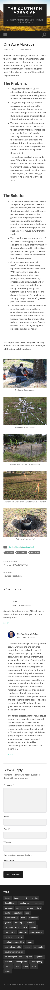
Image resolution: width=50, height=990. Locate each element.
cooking (19, 908)
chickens (38, 903)
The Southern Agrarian (25, 10)
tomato (8, 966)
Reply (6, 623)
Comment (8, 785)
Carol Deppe (10, 903)
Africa (7, 898)
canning (34, 898)
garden (9, 553)
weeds (7, 971)
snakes (27, 947)
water (34, 966)
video (25, 966)
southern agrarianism (14, 952)
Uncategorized (28, 547)
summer (8, 961)
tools (17, 966)
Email (6, 829)
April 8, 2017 (9, 49)
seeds (30, 942)
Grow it (18, 547)
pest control (10, 932)
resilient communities (14, 942)
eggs (27, 913)
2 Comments (25, 49)
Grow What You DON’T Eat (15, 563)
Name (6, 816)
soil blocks (38, 947)
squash (29, 956)
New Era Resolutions (12, 574)
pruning (19, 937)
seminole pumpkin (13, 947)
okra (25, 927)
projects (35, 553)
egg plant (18, 913)
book (25, 898)
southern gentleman (13, 956)
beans (16, 898)
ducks (7, 913)
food (23, 917)
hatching (18, 922)
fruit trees (33, 917)
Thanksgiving (36, 961)
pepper (33, 927)
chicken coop (25, 903)
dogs (39, 908)
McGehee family (12, 927)
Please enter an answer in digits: (18, 855)
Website (7, 842)
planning (22, 553)
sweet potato (21, 961)
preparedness (36, 932)
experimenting (11, 917)
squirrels (39, 956)
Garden (11, 547)
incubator (30, 922)
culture (30, 908)
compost (8, 908)
